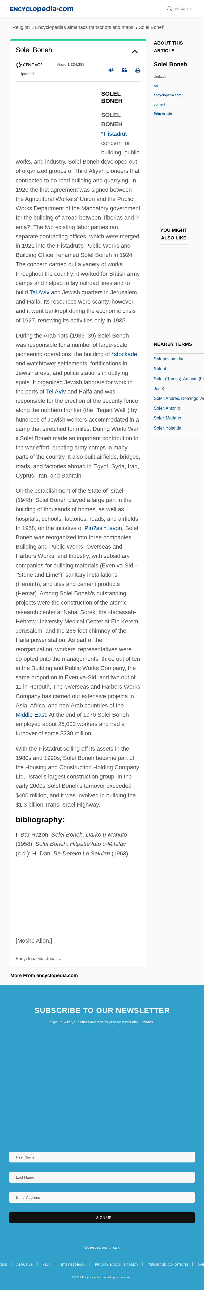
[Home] (41, 8)
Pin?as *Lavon (103, 528)
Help (46, 1264)
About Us (24, 1264)
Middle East (31, 714)
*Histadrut (114, 133)
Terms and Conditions (168, 1264)
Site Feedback (73, 1264)
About (167, 95)
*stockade (124, 354)
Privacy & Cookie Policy (116, 1264)
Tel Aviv (39, 292)
